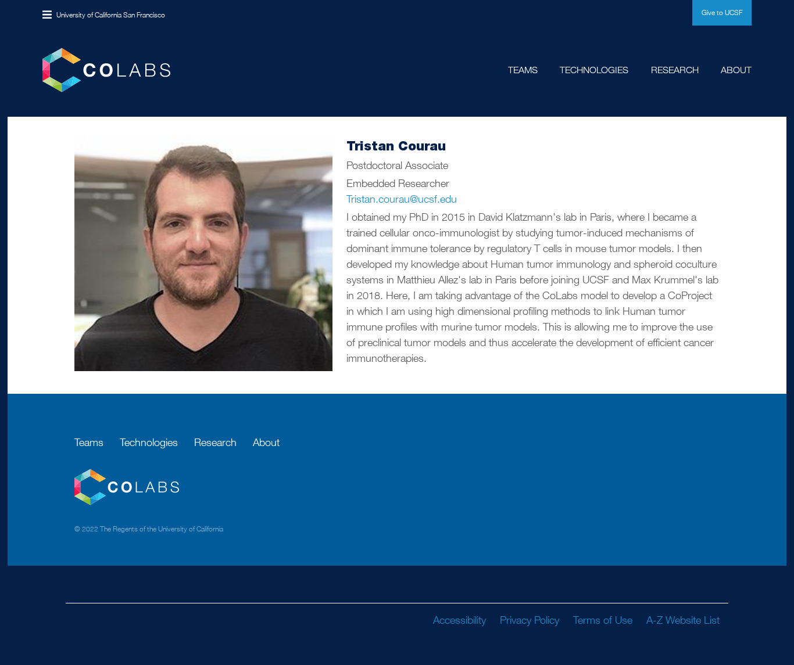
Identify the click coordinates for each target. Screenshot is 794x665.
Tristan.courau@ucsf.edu (401, 199)
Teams (523, 70)
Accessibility (459, 620)
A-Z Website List (683, 620)
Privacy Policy (529, 620)
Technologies (594, 70)
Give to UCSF (722, 12)
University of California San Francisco (110, 14)
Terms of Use (602, 620)
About (736, 70)
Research (675, 70)
